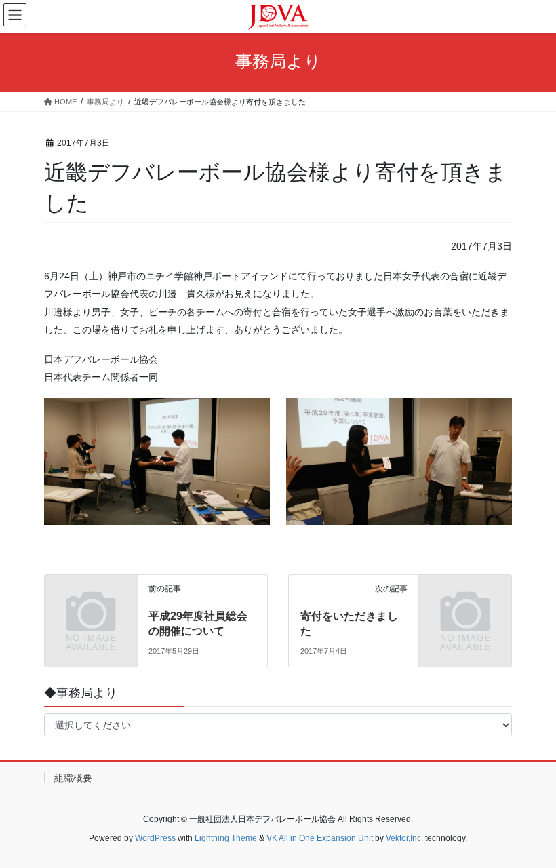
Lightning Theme (226, 838)
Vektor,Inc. (404, 838)
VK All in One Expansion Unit (319, 838)
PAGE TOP (530, 830)
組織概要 (73, 777)
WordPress (155, 838)
